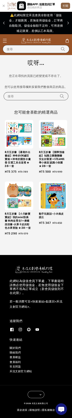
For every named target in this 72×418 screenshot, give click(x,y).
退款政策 (22, 410)
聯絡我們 (15, 352)
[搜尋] (63, 49)
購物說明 (34, 410)
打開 (65, 5)
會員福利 (15, 362)
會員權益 (15, 357)
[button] (5, 41)
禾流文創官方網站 (21, 371)
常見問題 (15, 366)
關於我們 (15, 348)
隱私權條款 (48, 410)
